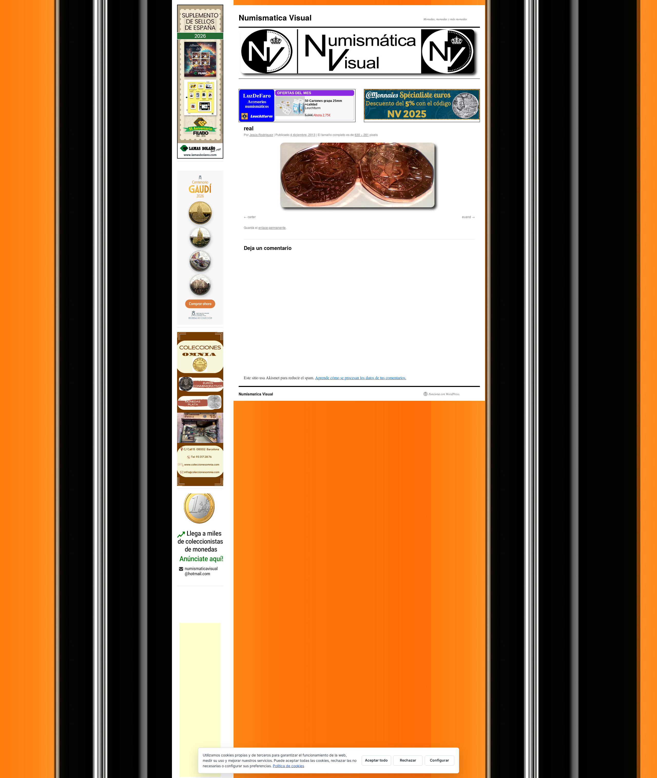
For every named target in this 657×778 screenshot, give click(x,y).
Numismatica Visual (275, 17)
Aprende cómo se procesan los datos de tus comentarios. (360, 377)
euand (466, 217)
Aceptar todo (376, 760)
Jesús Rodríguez (261, 134)
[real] (359, 177)
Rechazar (408, 760)
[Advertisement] (200, 700)
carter (252, 217)
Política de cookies (288, 766)
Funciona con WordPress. (444, 394)
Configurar (439, 760)
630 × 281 (362, 134)
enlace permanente (272, 227)
